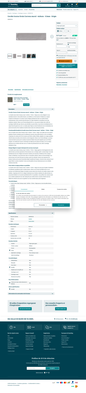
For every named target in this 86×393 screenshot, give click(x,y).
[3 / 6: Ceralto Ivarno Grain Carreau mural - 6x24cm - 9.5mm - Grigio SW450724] (19, 56)
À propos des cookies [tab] (62, 189)
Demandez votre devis (31, 338)
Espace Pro (75, 9)
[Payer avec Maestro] (61, 383)
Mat (68, 31)
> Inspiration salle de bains (50, 349)
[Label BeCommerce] (72, 386)
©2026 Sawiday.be (12, 383)
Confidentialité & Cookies (33, 383)
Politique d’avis (11, 348)
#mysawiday (32, 9)
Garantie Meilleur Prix (63, 75)
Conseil (26, 9)
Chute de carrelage (71, 43)
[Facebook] (45, 372)
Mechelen (59, 85)
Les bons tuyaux (29, 344)
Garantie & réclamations (13, 346)
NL (77, 1)
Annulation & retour (12, 344)
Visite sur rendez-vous (30, 336)
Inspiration (20, 9)
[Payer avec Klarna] (76, 383)
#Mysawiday (46, 346)
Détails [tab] (43, 189)
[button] (75, 61)
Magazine (46, 344)
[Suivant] (51, 36)
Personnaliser (42, 205)
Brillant (60, 31)
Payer (9, 340)
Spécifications (17, 89)
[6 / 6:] (33, 56)
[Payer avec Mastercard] (65, 383)
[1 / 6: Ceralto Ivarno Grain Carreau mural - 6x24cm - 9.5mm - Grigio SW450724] (10, 56)
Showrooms (59, 9)
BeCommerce (64, 344)
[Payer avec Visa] (57, 383)
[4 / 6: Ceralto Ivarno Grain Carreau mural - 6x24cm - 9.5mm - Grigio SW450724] (24, 56)
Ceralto (30, 219)
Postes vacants (64, 340)
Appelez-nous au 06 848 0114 (71, 327)
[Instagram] (49, 372)
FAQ (14, 327)
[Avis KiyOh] (53, 383)
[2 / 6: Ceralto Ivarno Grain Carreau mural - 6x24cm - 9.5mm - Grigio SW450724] (14, 56)
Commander (10, 338)
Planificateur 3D (29, 340)
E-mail (33, 327)
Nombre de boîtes (71, 50)
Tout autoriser (61, 205)
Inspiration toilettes (48, 338)
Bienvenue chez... (47, 342)
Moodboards (46, 340)
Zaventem (64, 85)
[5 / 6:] (29, 56)
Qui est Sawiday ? (65, 338)
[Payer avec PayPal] (72, 382)
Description (10, 89)
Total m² (58, 50)
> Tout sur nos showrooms (67, 347)
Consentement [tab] (24, 189)
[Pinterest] (47, 372)
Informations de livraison (27, 89)
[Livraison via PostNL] (76, 386)
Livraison (10, 342)
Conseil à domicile (30, 342)
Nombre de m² (59, 44)
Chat (51, 327)
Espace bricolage (29, 346)
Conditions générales (22, 383)
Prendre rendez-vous (67, 9)
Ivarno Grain (31, 221)
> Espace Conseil (29, 349)
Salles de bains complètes (49, 336)
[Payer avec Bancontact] (69, 383)
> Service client (11, 351)
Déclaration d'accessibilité (13, 385)
